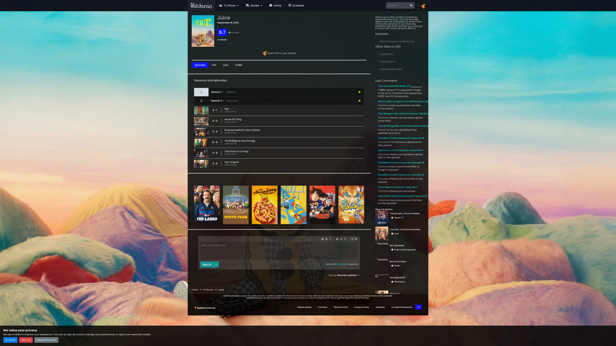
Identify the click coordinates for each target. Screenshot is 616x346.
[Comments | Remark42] (279, 257)
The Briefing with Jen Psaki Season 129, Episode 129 (409, 126)
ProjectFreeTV (387, 61)
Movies (254, 5)
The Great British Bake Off (394, 86)
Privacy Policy (362, 307)
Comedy (222, 40)
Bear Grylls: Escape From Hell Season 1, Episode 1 (407, 101)
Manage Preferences (46, 340)
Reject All (25, 340)
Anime (277, 5)
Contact (322, 307)
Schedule (298, 5)
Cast (225, 65)
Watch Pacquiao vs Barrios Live (397, 41)
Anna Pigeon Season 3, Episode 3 (398, 187)
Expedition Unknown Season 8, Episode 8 (402, 196)
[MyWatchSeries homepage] (423, 6)
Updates (380, 307)
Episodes (200, 65)
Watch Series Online (391, 69)
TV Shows (229, 5)
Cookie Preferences (401, 307)
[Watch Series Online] (201, 7)
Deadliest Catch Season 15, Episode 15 (401, 138)
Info (214, 65)
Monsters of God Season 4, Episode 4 (400, 150)
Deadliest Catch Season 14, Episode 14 (401, 162)
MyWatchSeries (206, 307)
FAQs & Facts (341, 307)
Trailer (238, 65)
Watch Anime (304, 307)
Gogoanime (386, 54)
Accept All (10, 340)
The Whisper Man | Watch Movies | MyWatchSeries (408, 113)
